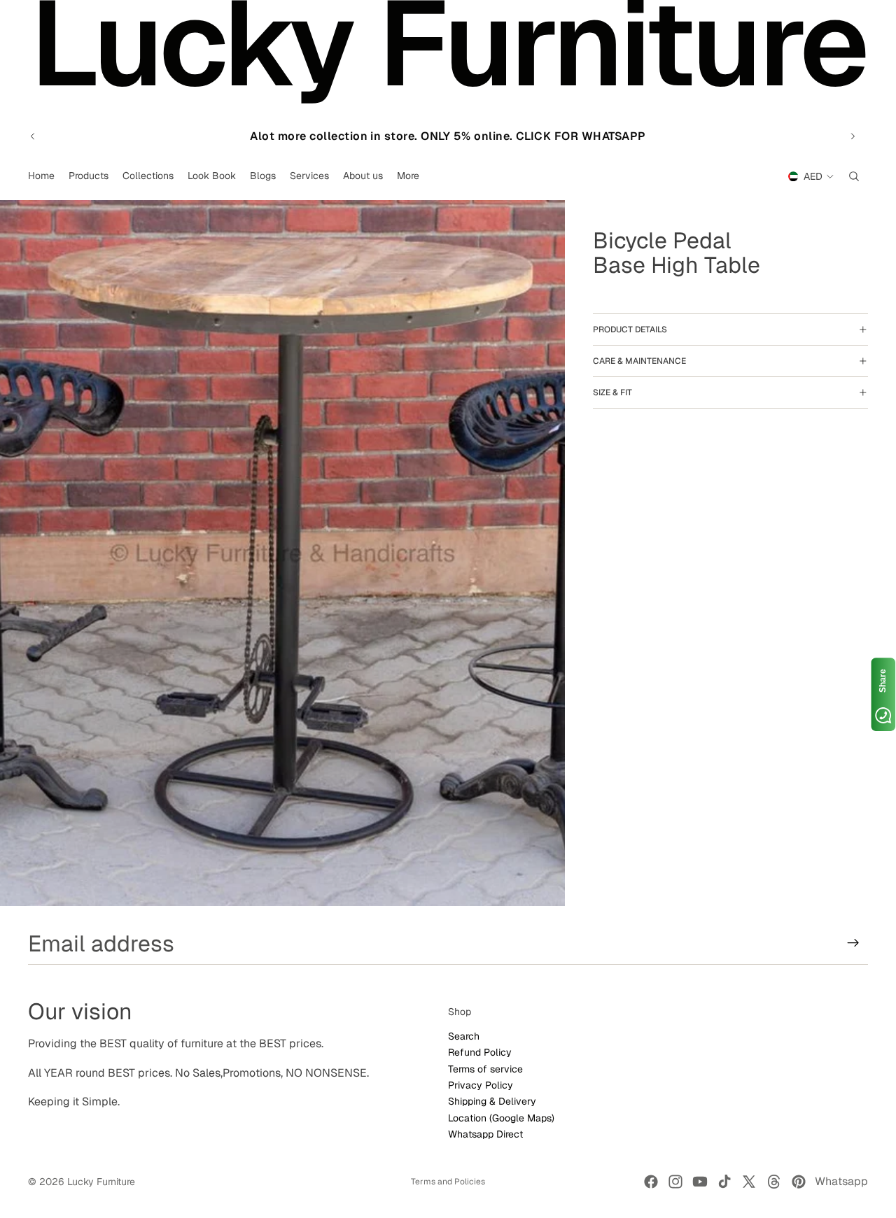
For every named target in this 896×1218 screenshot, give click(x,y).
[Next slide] (852, 136)
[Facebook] (651, 1181)
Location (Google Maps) (501, 1117)
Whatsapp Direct (485, 1134)
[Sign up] (853, 943)
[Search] (854, 176)
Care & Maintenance (639, 361)
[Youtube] (700, 1181)
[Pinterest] (798, 1181)
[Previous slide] (33, 136)
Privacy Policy (480, 1085)
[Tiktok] (724, 1181)
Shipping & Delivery (492, 1101)
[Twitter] (749, 1181)
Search (463, 1035)
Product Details (630, 329)
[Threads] (774, 1181)
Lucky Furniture (101, 1181)
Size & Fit (612, 392)
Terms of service (485, 1068)
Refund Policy (480, 1052)
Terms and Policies (448, 1181)
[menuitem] (408, 176)
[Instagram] (675, 1181)
